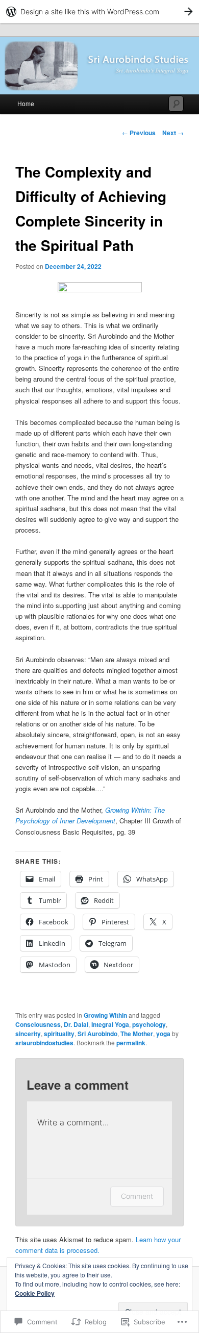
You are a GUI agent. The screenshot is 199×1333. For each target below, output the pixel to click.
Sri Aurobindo (97, 1033)
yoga (163, 1033)
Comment (137, 1196)
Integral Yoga (110, 1024)
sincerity (28, 1033)
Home (25, 103)
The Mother (136, 1033)
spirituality (59, 1033)
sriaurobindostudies (44, 1042)
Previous (139, 132)
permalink (130, 1042)
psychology (149, 1024)
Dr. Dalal (76, 1024)
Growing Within (105, 1015)
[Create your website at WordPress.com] (99, 11)
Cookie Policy (35, 1293)
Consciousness (38, 1024)
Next (173, 132)
